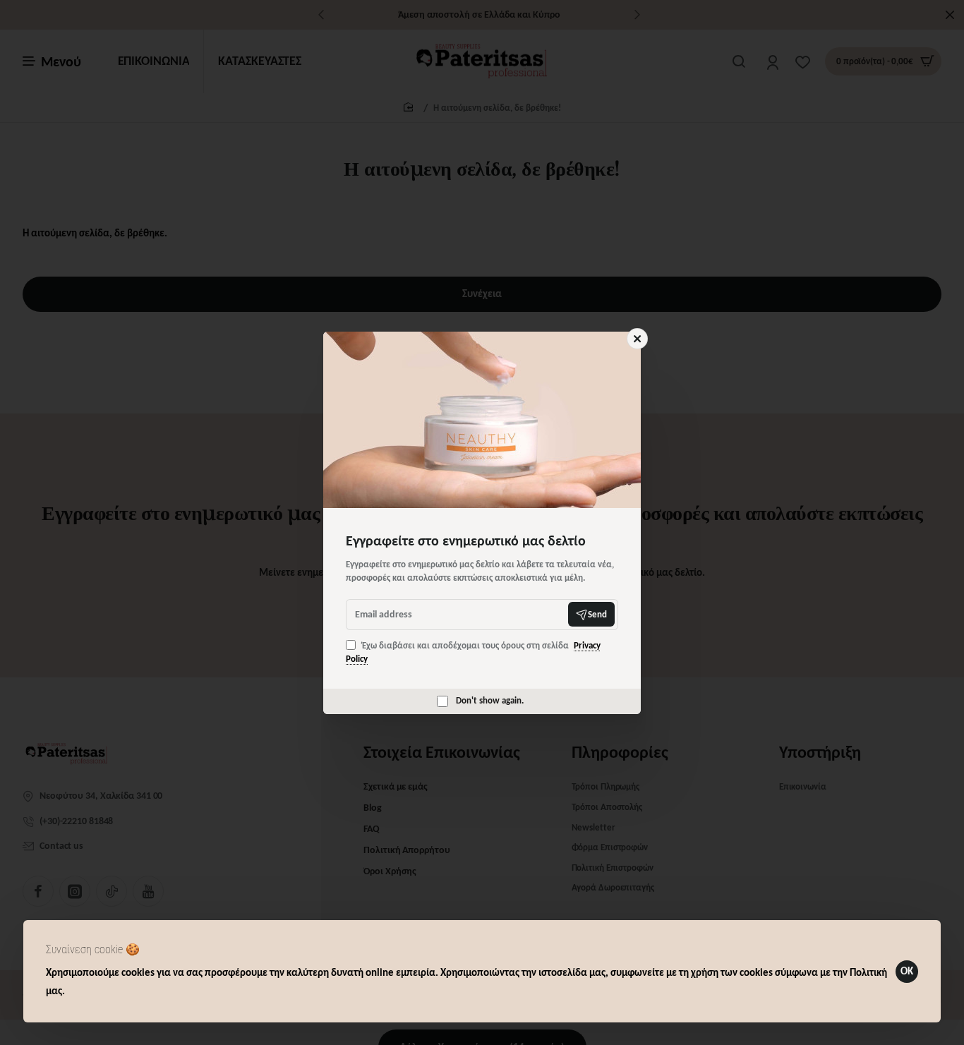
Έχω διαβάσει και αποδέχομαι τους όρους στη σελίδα (473, 652)
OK (906, 971)
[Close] (637, 338)
